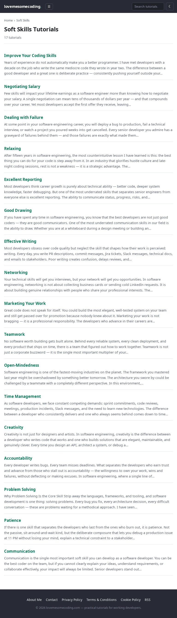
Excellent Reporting (23, 179)
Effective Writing (20, 241)
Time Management (22, 396)
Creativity (13, 427)
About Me (34, 599)
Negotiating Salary (22, 86)
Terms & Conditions (101, 599)
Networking (16, 272)
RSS (147, 599)
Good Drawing (18, 210)
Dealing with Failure (23, 117)
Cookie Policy (131, 599)
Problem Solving (20, 489)
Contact (52, 599)
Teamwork (14, 334)
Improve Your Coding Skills (30, 55)
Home (8, 20)
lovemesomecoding (22, 6)
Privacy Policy (72, 599)
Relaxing (12, 148)
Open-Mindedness (21, 365)
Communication (19, 551)
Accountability (18, 458)
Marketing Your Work (25, 303)
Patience (12, 520)
